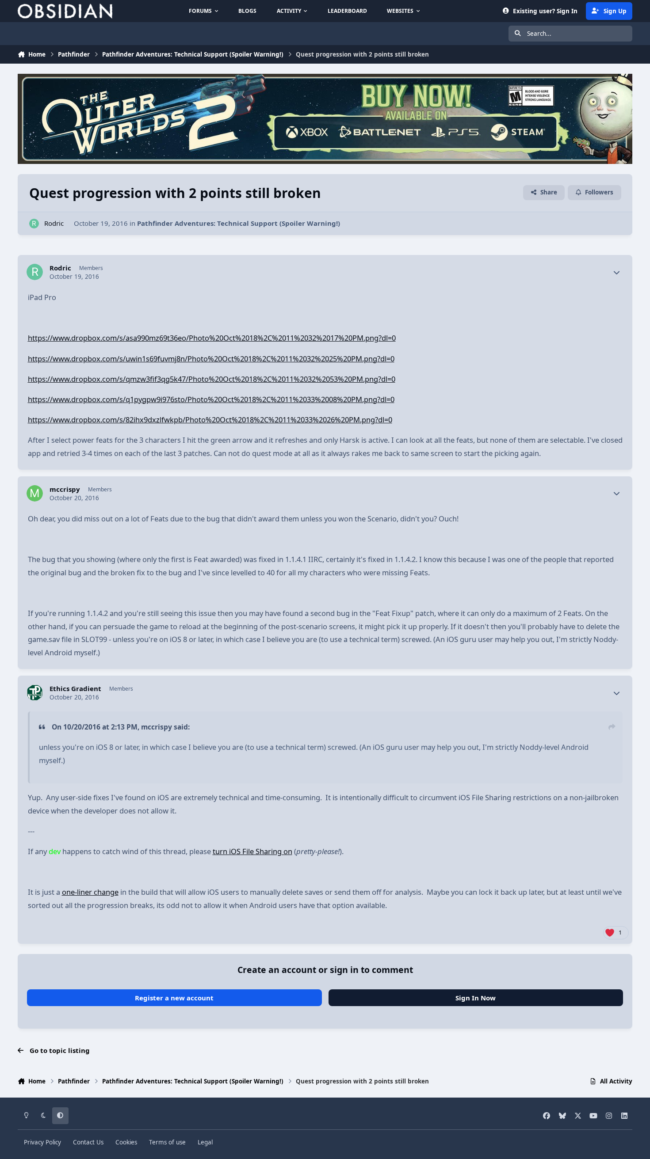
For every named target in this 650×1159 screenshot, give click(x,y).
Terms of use (167, 1142)
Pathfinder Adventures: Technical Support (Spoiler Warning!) (238, 223)
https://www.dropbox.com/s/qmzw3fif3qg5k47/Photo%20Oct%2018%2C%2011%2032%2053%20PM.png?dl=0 (211, 379)
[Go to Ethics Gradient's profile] (35, 692)
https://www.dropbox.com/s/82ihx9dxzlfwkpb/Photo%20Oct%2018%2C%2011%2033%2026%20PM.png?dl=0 (210, 419)
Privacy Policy (42, 1142)
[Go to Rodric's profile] (34, 224)
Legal (205, 1142)
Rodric (54, 223)
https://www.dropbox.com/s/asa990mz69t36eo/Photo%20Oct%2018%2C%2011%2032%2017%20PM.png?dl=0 (212, 338)
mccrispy (65, 489)
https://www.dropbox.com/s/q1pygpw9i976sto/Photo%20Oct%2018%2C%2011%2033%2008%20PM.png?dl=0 (211, 399)
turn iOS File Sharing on (252, 851)
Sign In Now (475, 997)
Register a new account (174, 997)
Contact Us (88, 1142)
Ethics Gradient (75, 688)
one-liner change (90, 892)
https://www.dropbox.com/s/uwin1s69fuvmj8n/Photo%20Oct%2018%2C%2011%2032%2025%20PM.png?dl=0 (211, 358)
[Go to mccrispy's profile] (35, 493)
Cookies (126, 1142)
